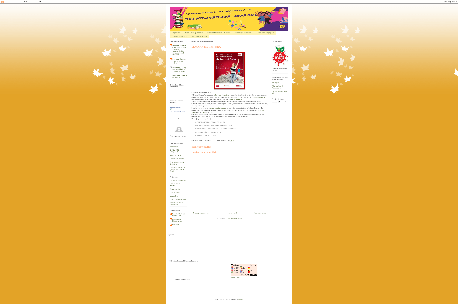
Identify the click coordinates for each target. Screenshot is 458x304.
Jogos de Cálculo (176, 155)
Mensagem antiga (260, 213)
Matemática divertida (177, 159)
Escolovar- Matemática (178, 180)
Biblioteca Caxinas (175, 107)
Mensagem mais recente (201, 213)
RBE (204, 112)
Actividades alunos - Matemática (177, 204)
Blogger (240, 299)
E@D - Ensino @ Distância (194, 33)
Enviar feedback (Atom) (234, 218)
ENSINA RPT (174, 147)
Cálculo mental (175, 192)
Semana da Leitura (222, 95)
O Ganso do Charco (178, 71)
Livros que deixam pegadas (265, 33)
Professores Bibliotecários (177, 220)
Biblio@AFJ (276, 83)
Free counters (235, 277)
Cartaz (255, 97)
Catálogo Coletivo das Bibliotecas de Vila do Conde (177, 169)
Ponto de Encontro (179, 59)
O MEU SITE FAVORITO (174, 151)
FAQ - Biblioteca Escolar (199, 36)
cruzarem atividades (217, 108)
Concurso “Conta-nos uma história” (179, 68)
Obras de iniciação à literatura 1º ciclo (179, 46)
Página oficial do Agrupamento (277, 87)
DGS (211, 112)
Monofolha (261, 97)
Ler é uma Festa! (235, 99)
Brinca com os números (178, 199)
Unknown (175, 224)
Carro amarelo (175, 189)
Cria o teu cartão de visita (177, 111)
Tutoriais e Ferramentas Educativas (218, 33)
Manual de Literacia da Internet (179, 76)
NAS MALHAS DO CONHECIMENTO (178, 215)
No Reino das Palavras (179, 36)
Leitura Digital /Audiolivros (243, 33)
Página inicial (176, 33)
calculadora (174, 196)
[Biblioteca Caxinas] (171, 109)
